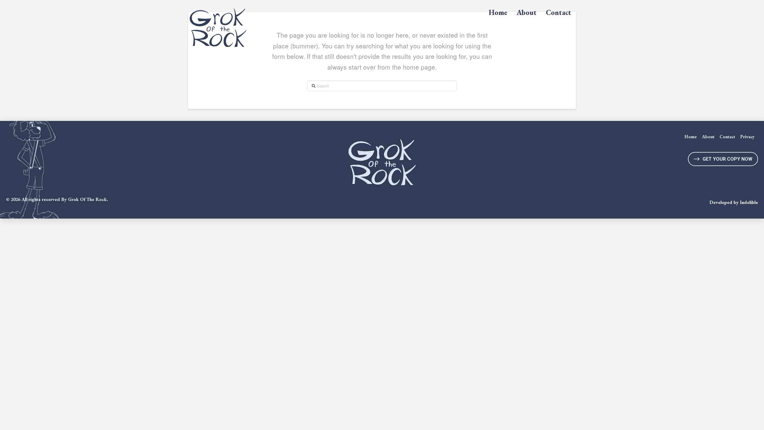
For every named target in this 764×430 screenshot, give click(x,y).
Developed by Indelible (733, 202)
